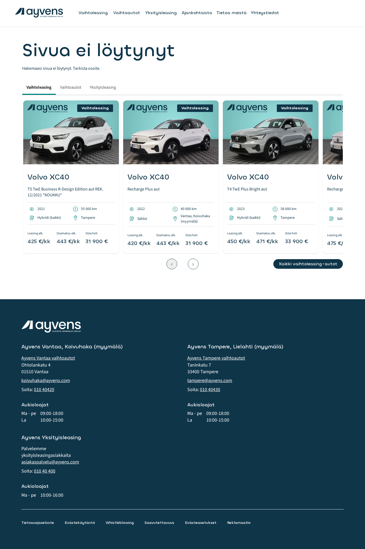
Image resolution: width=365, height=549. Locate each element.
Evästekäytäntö (80, 522)
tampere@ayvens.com (209, 380)
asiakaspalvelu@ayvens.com (50, 462)
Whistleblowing (120, 522)
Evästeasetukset (200, 522)
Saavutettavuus (159, 522)
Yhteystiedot (265, 12)
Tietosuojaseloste (37, 522)
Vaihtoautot (126, 12)
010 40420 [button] (44, 389)
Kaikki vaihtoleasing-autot (308, 264)
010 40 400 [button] (44, 471)
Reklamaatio (239, 522)
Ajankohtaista (197, 12)
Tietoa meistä (231, 12)
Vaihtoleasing (93, 12)
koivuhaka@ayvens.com (45, 380)
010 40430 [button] (210, 389)
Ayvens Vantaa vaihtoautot (48, 358)
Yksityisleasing (161, 12)
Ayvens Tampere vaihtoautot (216, 358)
